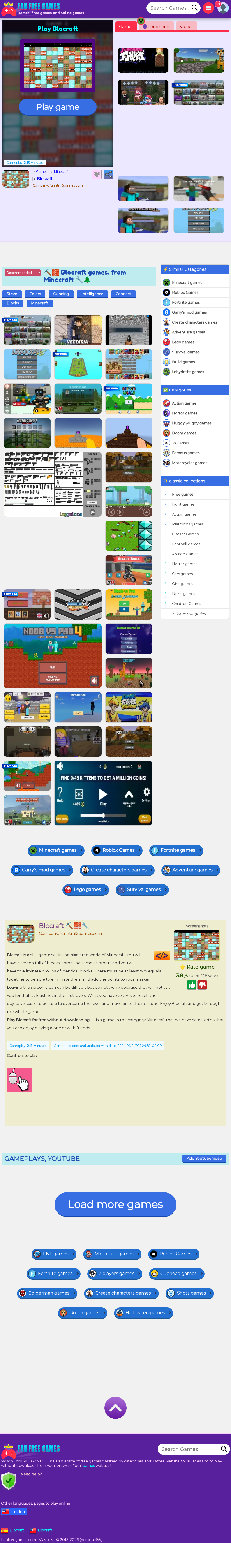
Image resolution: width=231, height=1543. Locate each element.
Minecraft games (187, 282)
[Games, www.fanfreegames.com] (31, 9)
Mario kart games (114, 1253)
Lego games (183, 342)
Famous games (185, 453)
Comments (157, 26)
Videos (187, 26)
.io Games (180, 443)
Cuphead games (178, 1273)
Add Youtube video (204, 1158)
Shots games (191, 1293)
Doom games (184, 433)
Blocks (13, 303)
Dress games (183, 594)
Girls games (182, 584)
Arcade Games (185, 554)
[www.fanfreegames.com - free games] (31, 1451)
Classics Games (185, 534)
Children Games (186, 603)
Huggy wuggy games (191, 423)
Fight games (183, 504)
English (18, 1511)
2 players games (116, 1273)
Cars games (182, 574)
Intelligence (92, 294)
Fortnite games (186, 302)
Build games (183, 362)
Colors (35, 294)
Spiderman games (48, 1293)
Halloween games (145, 1312)
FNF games (56, 1253)
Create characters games (194, 322)
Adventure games (188, 332)
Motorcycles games (189, 463)
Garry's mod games (189, 312)
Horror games (184, 413)
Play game (57, 107)
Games (126, 26)
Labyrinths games (188, 372)
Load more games (115, 1204)
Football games (186, 544)
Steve (12, 294)
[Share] (108, 174)
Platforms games (187, 524)
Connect (123, 294)
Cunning (61, 294)
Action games (184, 403)
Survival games (185, 352)
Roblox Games (185, 292)
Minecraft (39, 303)
